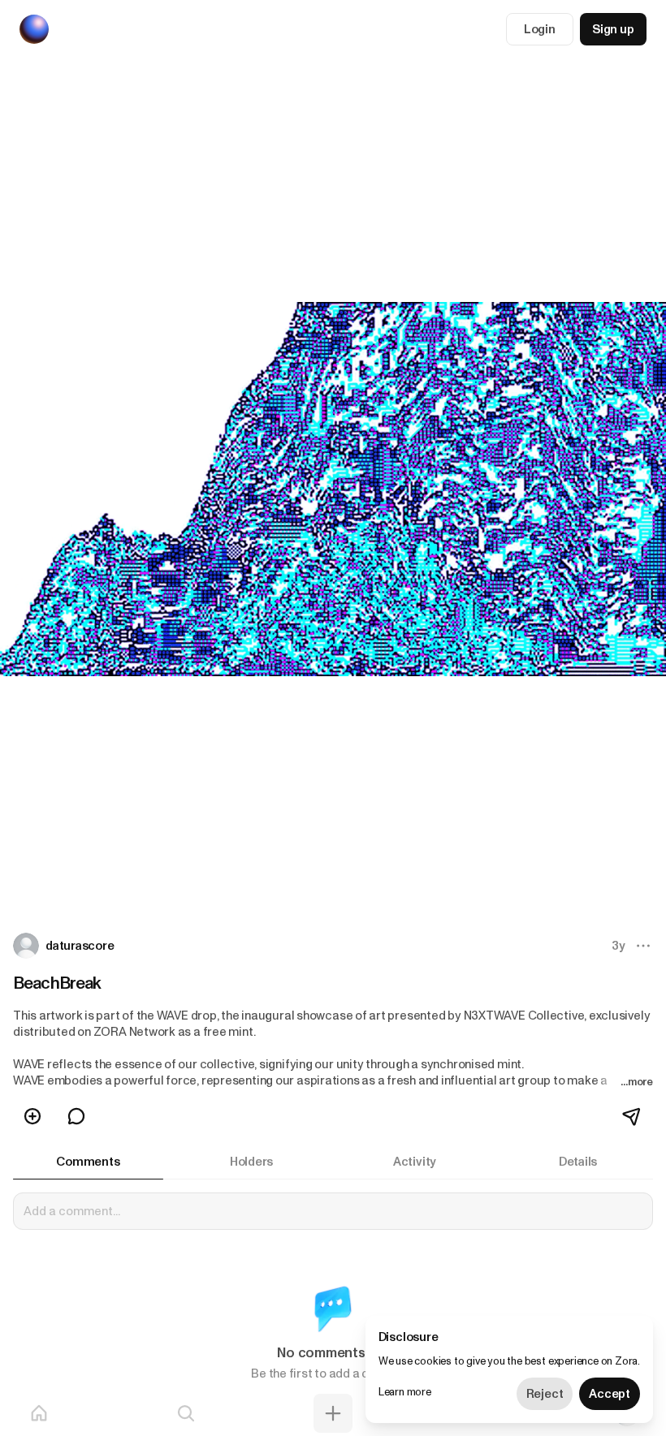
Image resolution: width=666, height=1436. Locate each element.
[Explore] (185, 1413)
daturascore (80, 945)
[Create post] (333, 1413)
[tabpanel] (333, 1296)
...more (637, 1082)
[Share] (632, 1116)
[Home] (38, 1413)
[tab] (88, 1161)
